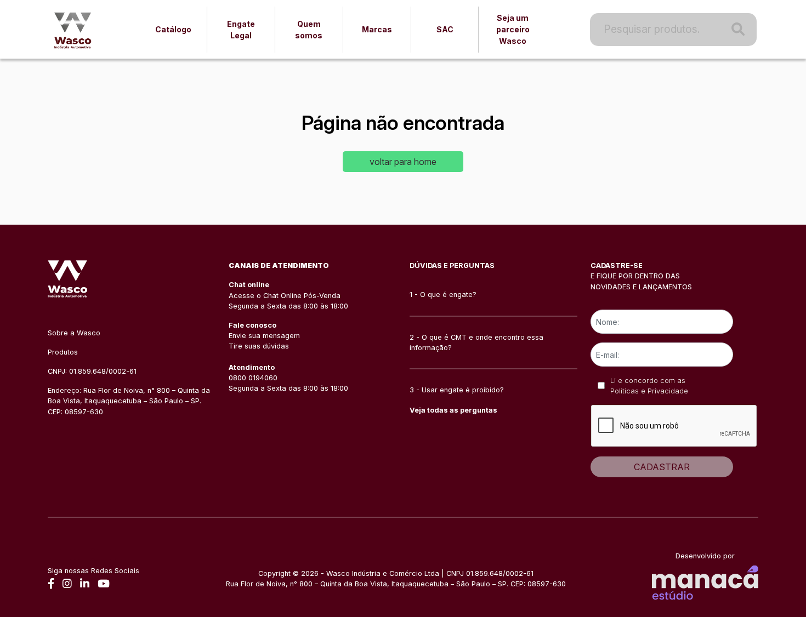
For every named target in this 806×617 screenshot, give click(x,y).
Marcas (377, 29)
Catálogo (173, 29)
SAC (444, 29)
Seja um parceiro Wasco (513, 29)
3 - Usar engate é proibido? (457, 390)
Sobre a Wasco (74, 333)
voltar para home (403, 161)
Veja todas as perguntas (453, 410)
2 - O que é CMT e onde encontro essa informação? (476, 342)
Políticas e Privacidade (649, 391)
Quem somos (308, 29)
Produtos (63, 352)
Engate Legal (241, 29)
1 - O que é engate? (443, 294)
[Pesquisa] (735, 29)
